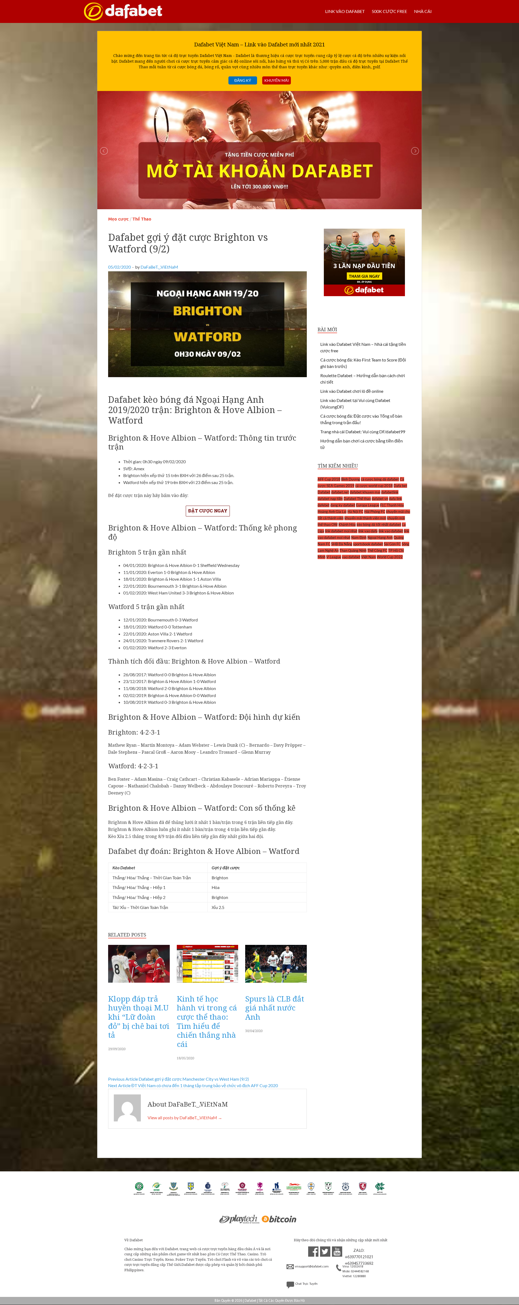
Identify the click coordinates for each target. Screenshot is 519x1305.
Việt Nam (368, 557)
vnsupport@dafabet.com (312, 1266)
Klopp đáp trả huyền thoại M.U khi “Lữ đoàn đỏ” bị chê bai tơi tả (138, 1016)
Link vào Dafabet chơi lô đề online (351, 391)
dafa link (395, 498)
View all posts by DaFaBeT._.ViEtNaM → (185, 1117)
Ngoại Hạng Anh (380, 537)
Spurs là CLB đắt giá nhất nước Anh (274, 1007)
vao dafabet (351, 557)
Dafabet (324, 492)
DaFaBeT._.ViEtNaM (159, 266)
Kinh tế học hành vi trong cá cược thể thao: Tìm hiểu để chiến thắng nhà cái (207, 1021)
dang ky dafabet (342, 505)
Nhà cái (423, 11)
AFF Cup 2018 (329, 479)
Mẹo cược (118, 219)
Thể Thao (141, 219)
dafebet (324, 505)
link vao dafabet (390, 531)
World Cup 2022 (390, 557)
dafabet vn (380, 498)
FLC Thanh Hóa (392, 505)
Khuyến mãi (276, 80)
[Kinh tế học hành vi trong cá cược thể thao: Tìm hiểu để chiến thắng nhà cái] (207, 984)
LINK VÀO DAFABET (345, 11)
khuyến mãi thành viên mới (365, 518)
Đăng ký (242, 80)
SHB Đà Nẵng (341, 544)
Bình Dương (350, 479)
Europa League (367, 505)
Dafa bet (400, 486)
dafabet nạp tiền (330, 498)
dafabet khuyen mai (365, 492)
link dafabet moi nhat (341, 531)
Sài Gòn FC (392, 544)
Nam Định (359, 537)
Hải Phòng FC (374, 511)
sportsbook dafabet (368, 544)
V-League (333, 557)
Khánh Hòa (347, 524)
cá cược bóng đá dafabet (380, 479)
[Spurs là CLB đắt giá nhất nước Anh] (276, 984)
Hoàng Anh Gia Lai (332, 511)
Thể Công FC (377, 550)
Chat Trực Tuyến (306, 1284)
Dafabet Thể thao (357, 498)
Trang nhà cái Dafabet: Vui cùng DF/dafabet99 (362, 431)
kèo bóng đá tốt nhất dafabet (379, 524)
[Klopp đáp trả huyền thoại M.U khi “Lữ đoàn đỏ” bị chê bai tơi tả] (139, 984)
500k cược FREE (389, 11)
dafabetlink (389, 492)
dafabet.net (340, 492)
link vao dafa (368, 531)
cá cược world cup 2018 (374, 486)
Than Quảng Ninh (353, 550)
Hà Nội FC (355, 511)
